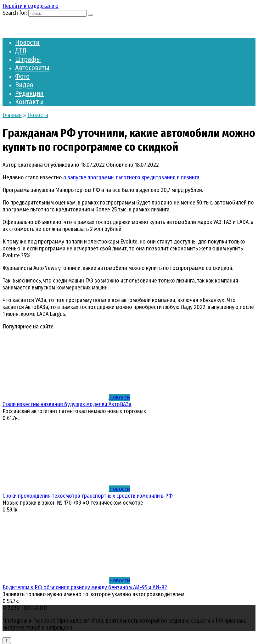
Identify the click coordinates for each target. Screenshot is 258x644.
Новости (27, 42)
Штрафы (28, 59)
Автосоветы (32, 68)
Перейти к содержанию (31, 6)
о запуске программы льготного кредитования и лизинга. (131, 177)
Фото (22, 76)
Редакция (29, 93)
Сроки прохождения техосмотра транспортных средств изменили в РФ (88, 495)
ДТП (20, 51)
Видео (24, 85)
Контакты (29, 102)
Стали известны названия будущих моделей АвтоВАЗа (67, 404)
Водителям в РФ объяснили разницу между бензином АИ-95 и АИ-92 (85, 587)
